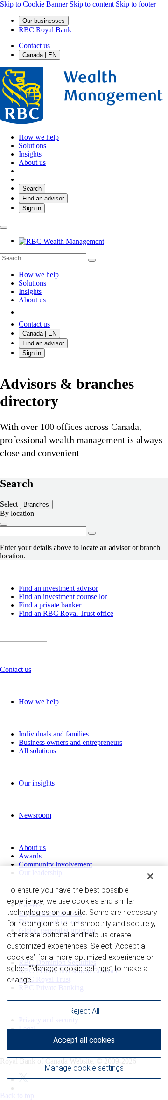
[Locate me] (3, 524)
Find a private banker (50, 605)
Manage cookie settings (84, 1068)
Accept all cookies (84, 1040)
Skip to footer (136, 4)
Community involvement (55, 864)
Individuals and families (54, 734)
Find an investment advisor (58, 588)
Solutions (32, 283)
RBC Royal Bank (45, 30)
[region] (84, 983)
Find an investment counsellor (63, 596)
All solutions (37, 751)
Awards (30, 856)
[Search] (92, 260)
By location (17, 513)
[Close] (150, 876)
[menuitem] (84, 258)
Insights (30, 291)
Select (10, 504)
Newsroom (35, 815)
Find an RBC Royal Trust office (66, 613)
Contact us (34, 46)
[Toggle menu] (3, 227)
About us (32, 300)
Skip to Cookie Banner (34, 4)
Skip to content (92, 4)
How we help (39, 275)
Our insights (37, 783)
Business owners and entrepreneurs (70, 742)
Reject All (84, 1011)
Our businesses (43, 20)
